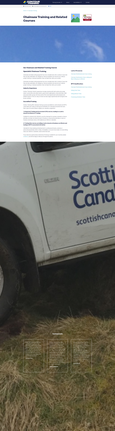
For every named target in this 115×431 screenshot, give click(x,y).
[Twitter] (51, 6)
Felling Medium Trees (76, 93)
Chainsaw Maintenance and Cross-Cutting (81, 74)
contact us (25, 136)
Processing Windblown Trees (78, 97)
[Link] (31, 2)
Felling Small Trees (75, 90)
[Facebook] (49, 6)
